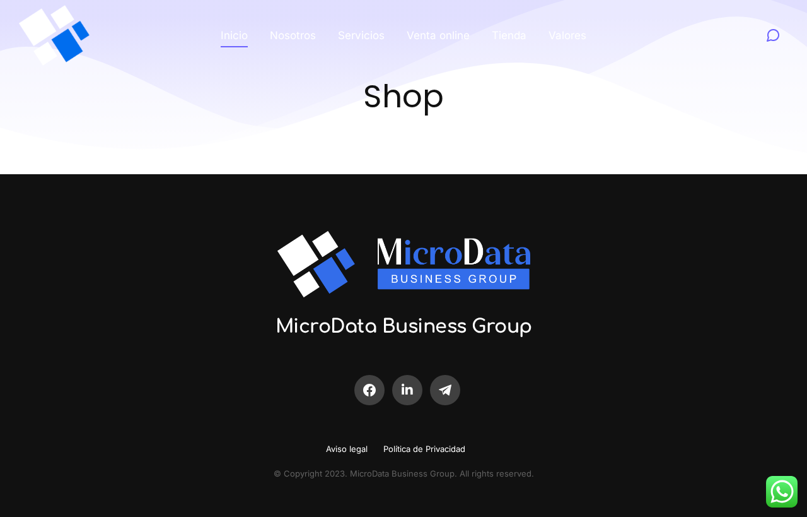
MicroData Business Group (404, 326)
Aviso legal (347, 449)
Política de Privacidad (424, 449)
